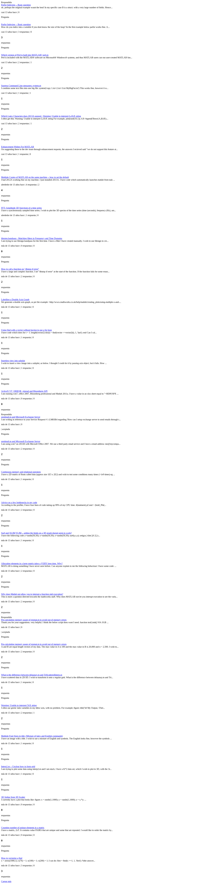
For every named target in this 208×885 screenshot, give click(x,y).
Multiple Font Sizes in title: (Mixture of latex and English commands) (32, 736)
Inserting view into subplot (13, 360)
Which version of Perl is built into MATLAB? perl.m (24, 55)
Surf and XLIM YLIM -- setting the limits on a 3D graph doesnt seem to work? (36, 533)
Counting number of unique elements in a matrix (22, 827)
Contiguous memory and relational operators (21, 472)
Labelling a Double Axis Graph (15, 299)
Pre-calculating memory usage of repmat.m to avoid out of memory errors (34, 620)
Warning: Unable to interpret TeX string (19, 705)
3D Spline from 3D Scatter (13, 797)
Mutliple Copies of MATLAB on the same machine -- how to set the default (35, 177)
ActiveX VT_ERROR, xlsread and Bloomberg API (24, 391)
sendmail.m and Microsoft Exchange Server (20, 417)
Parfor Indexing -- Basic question (16, 5)
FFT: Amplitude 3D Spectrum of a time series (21, 208)
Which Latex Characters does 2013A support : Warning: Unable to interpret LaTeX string (41, 116)
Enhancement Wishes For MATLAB (17, 147)
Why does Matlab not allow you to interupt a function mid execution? (32, 594)
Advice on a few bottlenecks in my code (19, 502)
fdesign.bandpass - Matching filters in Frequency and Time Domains (31, 238)
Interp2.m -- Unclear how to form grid (18, 766)
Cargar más (6, 881)
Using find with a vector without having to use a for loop (26, 330)
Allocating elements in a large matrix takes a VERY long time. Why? (32, 563)
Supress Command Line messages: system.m (21, 85)
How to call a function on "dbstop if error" (20, 269)
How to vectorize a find (11, 858)
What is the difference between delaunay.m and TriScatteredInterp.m (31, 675)
